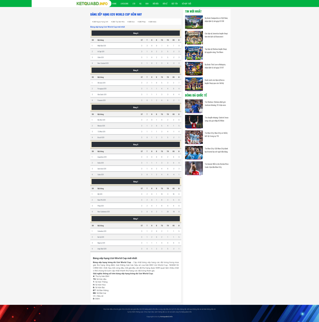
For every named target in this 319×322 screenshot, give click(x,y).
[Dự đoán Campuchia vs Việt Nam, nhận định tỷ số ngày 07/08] (194, 22)
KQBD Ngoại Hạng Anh (100, 22)
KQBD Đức (131, 22)
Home (114, 3)
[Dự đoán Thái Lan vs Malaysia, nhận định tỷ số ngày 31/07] (194, 68)
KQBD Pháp (142, 22)
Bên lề (165, 3)
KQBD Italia (152, 22)
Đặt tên (175, 3)
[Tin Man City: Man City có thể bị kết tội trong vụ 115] (194, 137)
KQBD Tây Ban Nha (117, 22)
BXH (147, 3)
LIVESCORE (124, 3)
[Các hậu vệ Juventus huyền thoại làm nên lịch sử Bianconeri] (194, 37)
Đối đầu (156, 3)
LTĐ (134, 3)
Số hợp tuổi (186, 3)
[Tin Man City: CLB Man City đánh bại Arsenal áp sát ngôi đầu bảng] (194, 152)
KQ (140, 3)
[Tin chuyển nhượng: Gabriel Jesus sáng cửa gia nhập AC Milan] (194, 121)
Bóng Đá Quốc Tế (196, 95)
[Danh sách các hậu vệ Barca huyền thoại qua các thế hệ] (194, 84)
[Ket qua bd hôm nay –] (92, 3)
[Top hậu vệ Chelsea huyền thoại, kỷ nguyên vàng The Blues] (194, 53)
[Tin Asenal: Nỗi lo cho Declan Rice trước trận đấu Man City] (194, 168)
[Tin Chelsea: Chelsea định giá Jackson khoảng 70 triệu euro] (194, 106)
